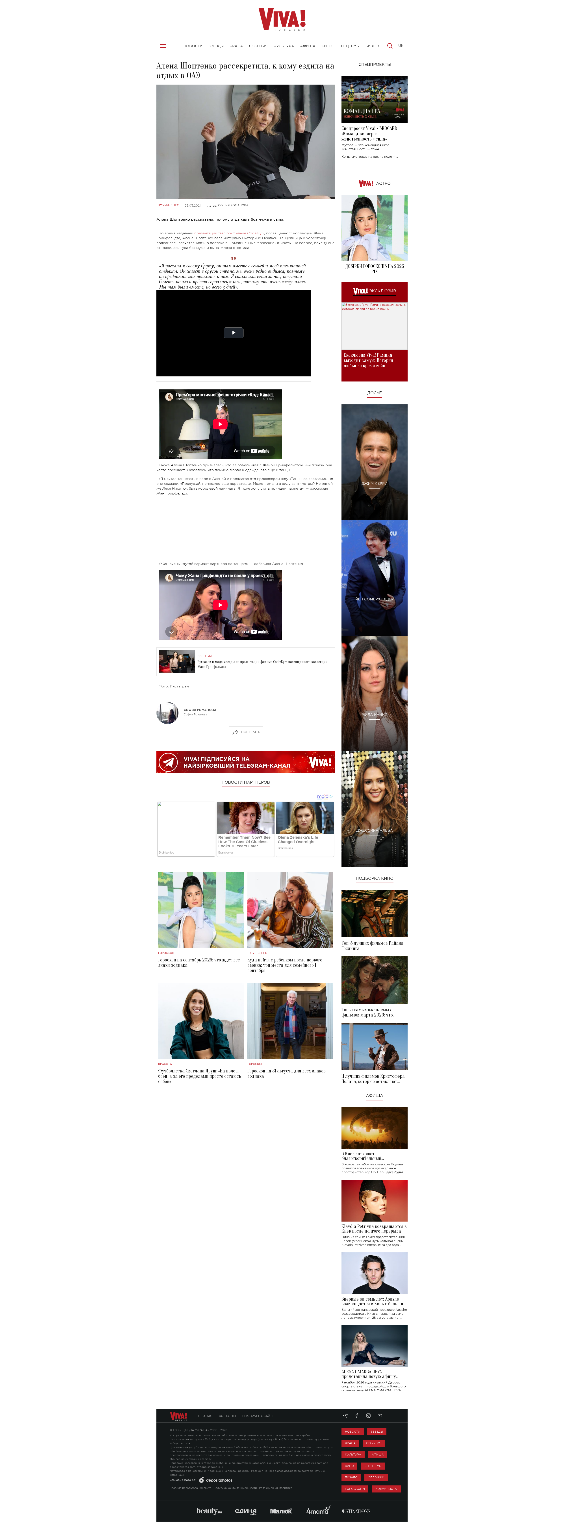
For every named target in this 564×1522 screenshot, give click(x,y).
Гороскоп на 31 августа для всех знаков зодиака (286, 1073)
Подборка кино (374, 878)
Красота (165, 1064)
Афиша (374, 1096)
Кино (349, 1466)
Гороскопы (355, 1489)
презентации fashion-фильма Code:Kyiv (229, 233)
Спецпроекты (374, 65)
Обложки (376, 1477)
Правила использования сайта (190, 1488)
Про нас (205, 1416)
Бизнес (351, 1477)
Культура (353, 1454)
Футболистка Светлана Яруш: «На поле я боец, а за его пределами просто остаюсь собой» (199, 1076)
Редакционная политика (275, 1488)
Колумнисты (386, 1489)
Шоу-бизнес (167, 205)
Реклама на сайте (258, 1416)
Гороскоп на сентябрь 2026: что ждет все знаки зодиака (199, 962)
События (204, 656)
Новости (352, 1431)
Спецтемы (373, 1466)
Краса (350, 1443)
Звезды (377, 1431)
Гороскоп (166, 953)
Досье (374, 393)
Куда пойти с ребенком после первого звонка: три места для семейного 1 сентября (284, 965)
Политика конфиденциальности (235, 1488)
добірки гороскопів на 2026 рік (374, 269)
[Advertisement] (245, 530)
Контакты (227, 1416)
